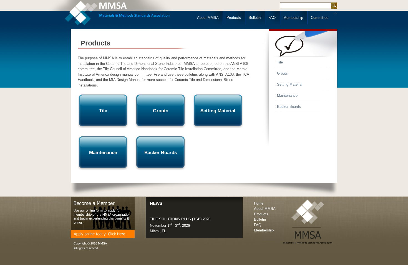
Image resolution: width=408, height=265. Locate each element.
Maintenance (287, 95)
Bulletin (255, 18)
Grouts (282, 73)
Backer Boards (289, 107)
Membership (293, 18)
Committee (319, 18)
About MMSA (208, 18)
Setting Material (289, 84)
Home (258, 203)
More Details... (161, 233)
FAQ (272, 18)
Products (233, 18)
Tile (280, 62)
